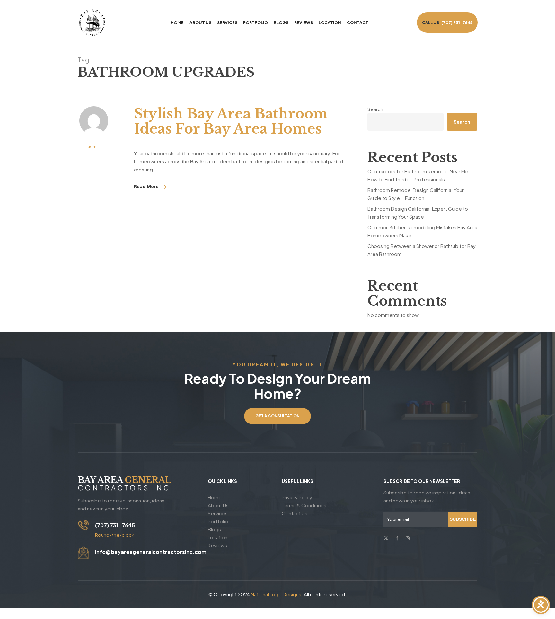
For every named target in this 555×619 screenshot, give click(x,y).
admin (94, 146)
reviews (217, 545)
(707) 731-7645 (115, 525)
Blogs (214, 529)
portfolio (218, 521)
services (218, 513)
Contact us (294, 513)
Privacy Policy (297, 497)
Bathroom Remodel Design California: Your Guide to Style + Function (415, 194)
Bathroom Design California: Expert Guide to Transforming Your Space (417, 212)
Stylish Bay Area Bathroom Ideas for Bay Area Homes (231, 121)
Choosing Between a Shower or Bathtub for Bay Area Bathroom (421, 250)
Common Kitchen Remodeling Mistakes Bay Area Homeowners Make (422, 231)
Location (217, 537)
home (215, 497)
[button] (277, 416)
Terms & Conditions (304, 505)
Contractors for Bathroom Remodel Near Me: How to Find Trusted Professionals (418, 175)
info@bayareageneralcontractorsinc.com (151, 551)
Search (375, 109)
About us (218, 505)
